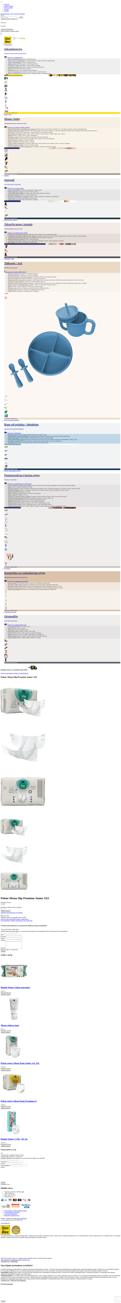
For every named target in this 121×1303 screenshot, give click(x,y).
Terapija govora (12, 289)
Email (2, 938)
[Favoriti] (1, 914)
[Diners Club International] (6, 1200)
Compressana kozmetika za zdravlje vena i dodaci (22, 236)
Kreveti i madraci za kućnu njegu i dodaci (19, 485)
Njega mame (11, 138)
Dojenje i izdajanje (13, 140)
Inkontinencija (8, 44)
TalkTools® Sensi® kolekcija (16, 281)
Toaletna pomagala (13, 488)
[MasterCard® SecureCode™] (15, 1207)
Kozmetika (7, 568)
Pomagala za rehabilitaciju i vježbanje (18, 196)
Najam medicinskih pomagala (12, 444)
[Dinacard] (29, 1200)
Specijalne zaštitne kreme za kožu (17, 584)
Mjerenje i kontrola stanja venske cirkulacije (16, 244)
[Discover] (24, 1200)
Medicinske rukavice (13, 501)
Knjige (10, 291)
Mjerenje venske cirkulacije (12, 148)
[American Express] (2, 1200)
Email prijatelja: (5, 1165)
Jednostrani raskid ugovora (11, 1215)
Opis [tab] (2, 920)
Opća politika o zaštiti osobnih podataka (15, 1210)
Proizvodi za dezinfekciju (15, 589)
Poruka (3, 948)
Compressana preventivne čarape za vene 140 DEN (22, 241)
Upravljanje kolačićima (10, 1214)
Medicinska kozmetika (14, 499)
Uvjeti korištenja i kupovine (12, 1212)
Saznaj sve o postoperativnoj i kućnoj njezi (19, 484)
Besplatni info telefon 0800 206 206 (16, 272)
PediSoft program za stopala (16, 239)
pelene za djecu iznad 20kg (8, 919)
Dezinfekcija (11, 70)
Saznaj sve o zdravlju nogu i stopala (17, 233)
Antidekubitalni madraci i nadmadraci (18, 436)
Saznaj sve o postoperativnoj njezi (16, 625)
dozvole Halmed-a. (22, 1218)
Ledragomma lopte (13, 199)
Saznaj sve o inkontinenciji (14, 57)
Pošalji (3, 951)
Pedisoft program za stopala (15, 145)
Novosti (6, 9)
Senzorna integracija (13, 275)
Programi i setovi (12, 288)
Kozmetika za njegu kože (15, 67)
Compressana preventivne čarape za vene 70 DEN (22, 237)
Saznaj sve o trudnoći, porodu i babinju (18, 127)
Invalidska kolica (12, 442)
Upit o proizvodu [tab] (27, 920)
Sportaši (6, 175)
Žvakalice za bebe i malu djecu (16, 280)
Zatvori (3, 1182)
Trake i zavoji (11, 198)
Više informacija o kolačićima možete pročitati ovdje (15, 1260)
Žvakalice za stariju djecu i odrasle (17, 283)
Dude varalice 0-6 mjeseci (15, 134)
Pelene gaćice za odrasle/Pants (16, 60)
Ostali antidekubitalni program (16, 439)
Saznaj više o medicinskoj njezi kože (17, 581)
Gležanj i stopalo (12, 637)
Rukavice (10, 68)
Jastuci (10, 487)
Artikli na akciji (8, 6)
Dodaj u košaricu (5, 911)
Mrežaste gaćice (12, 64)
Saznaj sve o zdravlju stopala (15, 188)
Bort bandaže (11, 242)
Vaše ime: (3, 1161)
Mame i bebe (8, 114)
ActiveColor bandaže (14, 190)
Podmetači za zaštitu (13, 65)
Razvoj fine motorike (14, 278)
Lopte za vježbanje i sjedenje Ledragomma (20, 146)
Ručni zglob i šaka (13, 631)
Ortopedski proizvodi (10, 612)
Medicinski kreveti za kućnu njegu (17, 434)
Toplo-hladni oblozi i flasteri (16, 193)
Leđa (9, 633)
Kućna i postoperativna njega (12, 471)
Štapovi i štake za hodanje (15, 493)
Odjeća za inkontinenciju (15, 73)
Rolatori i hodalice (13, 491)
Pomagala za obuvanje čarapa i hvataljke (19, 496)
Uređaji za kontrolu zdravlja (15, 498)
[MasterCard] (15, 1200)
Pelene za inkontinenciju (14, 59)
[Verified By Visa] (26, 1207)
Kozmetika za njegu (13, 441)
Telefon (3, 940)
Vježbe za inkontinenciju (15, 75)
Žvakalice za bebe (13, 137)
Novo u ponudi (8, 7)
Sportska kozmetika (13, 195)
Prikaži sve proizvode (6, 29)
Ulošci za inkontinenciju (14, 62)
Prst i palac (11, 629)
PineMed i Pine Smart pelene (16, 130)
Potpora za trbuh (12, 142)
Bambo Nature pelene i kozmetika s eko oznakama (22, 129)
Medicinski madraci (13, 438)
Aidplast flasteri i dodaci (14, 504)
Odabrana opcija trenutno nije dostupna (12, 912)
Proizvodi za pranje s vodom (16, 588)
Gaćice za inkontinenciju (15, 72)
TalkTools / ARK (9, 259)
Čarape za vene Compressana (16, 143)
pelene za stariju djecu (22, 919)
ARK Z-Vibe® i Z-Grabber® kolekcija (19, 285)
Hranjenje (10, 135)
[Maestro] (19, 1200)
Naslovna (7, 4)
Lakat (9, 628)
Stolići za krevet (12, 495)
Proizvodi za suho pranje (15, 586)
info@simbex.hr (5, 14)
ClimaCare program (13, 506)
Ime (2, 935)
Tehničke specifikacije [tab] (16, 920)
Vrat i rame (11, 626)
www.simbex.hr (5, 1223)
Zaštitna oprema (12, 503)
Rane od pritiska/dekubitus (11, 420)
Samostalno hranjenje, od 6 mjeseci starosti (20, 277)
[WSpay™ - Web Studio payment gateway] (5, 1207)
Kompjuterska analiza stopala (12, 201)
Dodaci (10, 286)
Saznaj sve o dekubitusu (14, 433)
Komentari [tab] (7, 920)
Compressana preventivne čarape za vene (19, 234)
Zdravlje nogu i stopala (10, 220)
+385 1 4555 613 (15, 14)
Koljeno (10, 634)
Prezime (3, 936)
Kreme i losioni (12, 583)
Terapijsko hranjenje (13, 273)
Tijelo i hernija (12, 636)
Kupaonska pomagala (14, 490)
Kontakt (6, 11)
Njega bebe (11, 132)
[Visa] (10, 1200)
